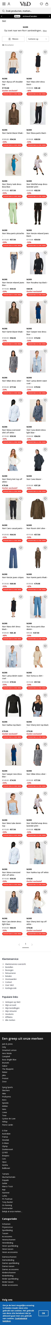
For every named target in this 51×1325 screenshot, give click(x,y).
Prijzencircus (7, 1227)
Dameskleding (8, 1260)
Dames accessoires (10, 1269)
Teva (4, 1115)
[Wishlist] (41, 4)
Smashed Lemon (9, 1050)
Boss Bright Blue (9, 1059)
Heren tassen (7, 1249)
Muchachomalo (8, 1177)
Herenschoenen (8, 1239)
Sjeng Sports (7, 1087)
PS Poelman (7, 1199)
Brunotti (5, 1062)
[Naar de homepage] (25, 4)
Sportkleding (7, 1230)
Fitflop (4, 1121)
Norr (4, 21)
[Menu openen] (4, 4)
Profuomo (6, 1096)
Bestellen (9, 967)
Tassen (5, 1233)
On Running (7, 1205)
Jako (4, 1075)
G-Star (4, 1130)
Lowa (4, 1112)
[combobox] (25, 11)
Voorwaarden (11, 979)
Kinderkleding (7, 1275)
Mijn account (10, 1005)
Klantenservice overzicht (15, 964)
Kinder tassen (8, 1282)
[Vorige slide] (1, 16)
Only (4, 1047)
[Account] (9, 4)
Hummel (5, 1192)
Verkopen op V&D (12, 1002)
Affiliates (9, 1017)
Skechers (6, 1090)
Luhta (4, 1196)
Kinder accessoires (10, 1285)
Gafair (4, 1183)
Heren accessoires (10, 1252)
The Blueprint (7, 1069)
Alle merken (10, 1020)
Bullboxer (6, 1168)
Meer (45, 31)
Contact (8, 982)
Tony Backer (7, 1202)
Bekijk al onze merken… (12, 1211)
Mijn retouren (11, 1011)
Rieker (4, 1072)
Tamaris (5, 1174)
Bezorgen (9, 970)
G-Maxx (5, 1143)
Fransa (5, 1137)
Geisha (5, 1165)
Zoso (4, 1081)
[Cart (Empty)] (46, 4)
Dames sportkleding (10, 1263)
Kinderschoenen (9, 1272)
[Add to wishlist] (20, 52)
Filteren (15, 39)
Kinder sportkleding (10, 1279)
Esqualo (5, 1180)
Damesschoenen (9, 1257)
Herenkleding (7, 1243)
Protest (5, 1078)
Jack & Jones (7, 1044)
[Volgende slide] (49, 16)
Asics (4, 1100)
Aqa (3, 1189)
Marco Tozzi (7, 1186)
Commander (7, 1208)
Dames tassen (8, 1266)
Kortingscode (10, 988)
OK (43, 1313)
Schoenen (6, 1224)
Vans (4, 1109)
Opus (4, 1162)
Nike (4, 1093)
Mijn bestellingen (12, 1008)
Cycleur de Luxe (8, 1118)
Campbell (6, 1056)
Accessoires (7, 1236)
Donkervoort (7, 1149)
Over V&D (9, 985)
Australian (6, 1133)
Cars (4, 1158)
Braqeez (5, 1155)
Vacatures (9, 1014)
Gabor (4, 1066)
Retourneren (10, 973)
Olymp (5, 1146)
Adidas (5, 1106)
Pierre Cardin (7, 1125)
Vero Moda (7, 1053)
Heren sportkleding (10, 1246)
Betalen (8, 976)
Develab (5, 1140)
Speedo (5, 1103)
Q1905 (5, 1152)
